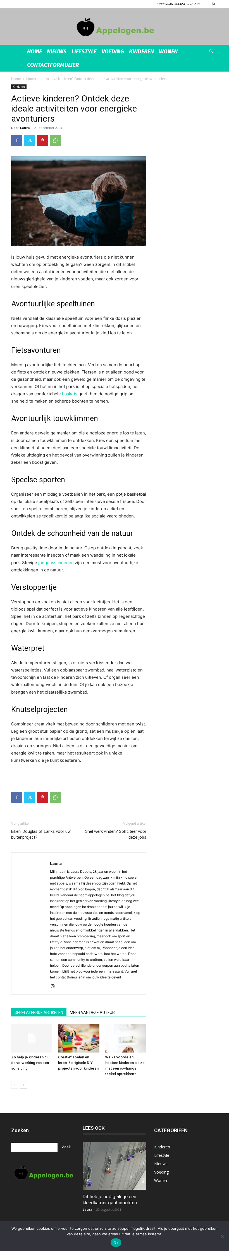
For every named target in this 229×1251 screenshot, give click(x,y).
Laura (25, 128)
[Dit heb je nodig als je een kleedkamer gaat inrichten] (114, 1166)
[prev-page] (14, 1085)
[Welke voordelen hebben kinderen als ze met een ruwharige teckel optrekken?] (125, 1038)
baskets (69, 393)
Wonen (168, 51)
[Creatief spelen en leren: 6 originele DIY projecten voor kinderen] (78, 1038)
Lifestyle (84, 51)
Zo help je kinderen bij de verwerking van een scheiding (30, 1062)
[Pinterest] (42, 140)
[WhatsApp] (55, 140)
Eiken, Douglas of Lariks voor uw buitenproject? (41, 834)
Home (34, 51)
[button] (211, 51)
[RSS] (213, 4)
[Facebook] (16, 140)
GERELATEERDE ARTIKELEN (39, 1012)
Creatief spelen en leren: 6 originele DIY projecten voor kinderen (78, 1062)
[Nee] (222, 1236)
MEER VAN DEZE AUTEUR (92, 1012)
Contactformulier (53, 65)
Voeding (113, 51)
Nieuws (56, 51)
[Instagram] (54, 986)
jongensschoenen (56, 562)
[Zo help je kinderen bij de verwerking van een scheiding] (31, 1038)
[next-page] (23, 1085)
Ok (115, 1242)
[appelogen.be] (114, 27)
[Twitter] (29, 140)
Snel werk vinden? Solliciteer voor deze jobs (115, 834)
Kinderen (141, 51)
